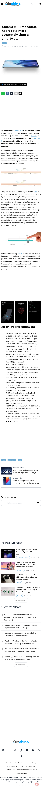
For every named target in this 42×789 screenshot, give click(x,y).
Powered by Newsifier (21, 786)
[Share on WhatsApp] (3, 93)
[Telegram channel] (21, 756)
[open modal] (40, 4)
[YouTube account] (27, 750)
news (3, 460)
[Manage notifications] (37, 784)
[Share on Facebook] (7, 93)
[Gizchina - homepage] (13, 4)
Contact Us (19, 763)
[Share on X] (11, 93)
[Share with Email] (16, 93)
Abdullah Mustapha (12, 46)
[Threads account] (39, 750)
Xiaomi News (23, 558)
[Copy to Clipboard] (20, 93)
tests (20, 254)
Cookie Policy (13, 766)
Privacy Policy (31, 763)
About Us (9, 763)
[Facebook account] (9, 750)
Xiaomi (34, 136)
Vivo (19, 583)
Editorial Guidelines (28, 766)
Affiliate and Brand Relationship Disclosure (22, 770)
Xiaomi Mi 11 (18, 131)
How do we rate (22, 773)
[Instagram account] (15, 750)
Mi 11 (35, 192)
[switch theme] (36, 3)
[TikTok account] (21, 750)
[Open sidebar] (2, 4)
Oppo (19, 595)
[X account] (3, 750)
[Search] (32, 4)
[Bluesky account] (33, 750)
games (20, 570)
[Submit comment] (37, 503)
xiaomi (4, 43)
